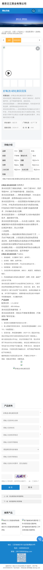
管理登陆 (29, 568)
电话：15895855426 (21, 548)
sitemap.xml (36, 568)
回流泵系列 (30, 32)
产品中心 (20, 32)
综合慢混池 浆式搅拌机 (16, 496)
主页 (14, 32)
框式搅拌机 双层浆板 (15, 501)
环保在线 (23, 568)
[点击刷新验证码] (20, 476)
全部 (9, 40)
